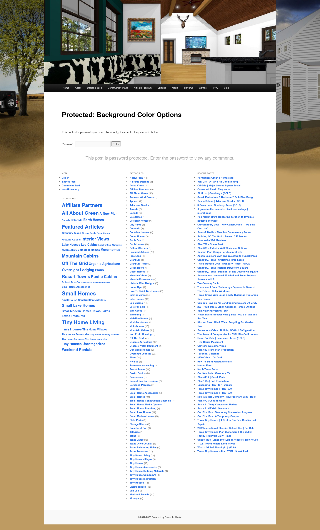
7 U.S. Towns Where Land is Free (216, 443)
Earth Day (135, 240)
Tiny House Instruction (96, 339)
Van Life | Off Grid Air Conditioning (217, 181)
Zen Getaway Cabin (208, 283)
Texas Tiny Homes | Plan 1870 (214, 388)
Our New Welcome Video (211, 345)
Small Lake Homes (78, 305)
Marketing (117, 244)
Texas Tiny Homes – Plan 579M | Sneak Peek (223, 451)
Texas (133, 435)
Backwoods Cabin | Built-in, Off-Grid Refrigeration (226, 330)
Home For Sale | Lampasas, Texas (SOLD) (221, 338)
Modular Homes (90, 250)
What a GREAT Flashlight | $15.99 (216, 447)
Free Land (135, 256)
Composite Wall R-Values (211, 240)
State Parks (136, 420)
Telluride (135, 432)
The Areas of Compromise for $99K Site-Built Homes (227, 334)
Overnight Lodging (78, 269)
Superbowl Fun (138, 428)
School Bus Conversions (77, 282)
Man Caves (136, 310)
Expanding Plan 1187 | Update (214, 385)
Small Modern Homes (76, 311)
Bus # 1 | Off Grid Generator (213, 408)
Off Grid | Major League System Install (219, 185)
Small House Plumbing (143, 408)
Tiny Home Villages (94, 329)
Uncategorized (93, 343)
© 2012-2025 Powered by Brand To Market (160, 517)
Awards (134, 209)
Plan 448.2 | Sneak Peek (211, 377)
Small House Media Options (146, 404)
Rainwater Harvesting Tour (212, 310)
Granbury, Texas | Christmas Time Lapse (220, 259)
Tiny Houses (72, 343)
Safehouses (136, 377)
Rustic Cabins (104, 276)
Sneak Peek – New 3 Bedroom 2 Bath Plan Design (225, 197)
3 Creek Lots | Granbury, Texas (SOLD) (219, 205)
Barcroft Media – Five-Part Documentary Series (224, 232)
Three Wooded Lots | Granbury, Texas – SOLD (223, 263)
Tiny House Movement (210, 342)
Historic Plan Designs (142, 283)
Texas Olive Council (141, 443)
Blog (226, 87)
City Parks (135, 224)
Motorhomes (110, 249)
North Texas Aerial (207, 369)
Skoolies (135, 388)
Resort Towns (76, 276)
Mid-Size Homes (70, 250)
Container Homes (139, 232)
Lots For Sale (104, 244)
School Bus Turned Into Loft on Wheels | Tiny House (227, 439)
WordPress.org (70, 189)
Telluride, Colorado (208, 353)
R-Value (134, 361)
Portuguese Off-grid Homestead (215, 177)
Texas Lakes (101, 311)
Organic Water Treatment (144, 345)
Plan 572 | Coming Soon (211, 400)
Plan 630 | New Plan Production (215, 349)
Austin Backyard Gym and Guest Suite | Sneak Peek (227, 256)
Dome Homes (137, 236)
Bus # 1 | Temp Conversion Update (217, 404)
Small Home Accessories (76, 286)
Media (175, 87)
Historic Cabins (71, 239)
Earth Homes (93, 219)
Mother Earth (204, 365)
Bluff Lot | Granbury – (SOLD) (214, 193)
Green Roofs (89, 233)
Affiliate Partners (82, 204)
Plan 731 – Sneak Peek (210, 244)
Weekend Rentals (77, 349)
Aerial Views (137, 185)
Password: (69, 144)
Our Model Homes (140, 349)
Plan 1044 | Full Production (213, 381)
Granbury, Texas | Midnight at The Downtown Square (227, 271)
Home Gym (136, 287)
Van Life (134, 490)
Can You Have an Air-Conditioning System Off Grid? (227, 303)
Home (66, 87)
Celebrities (136, 216)
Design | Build (94, 87)
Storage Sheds (138, 424)
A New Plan (108, 213)
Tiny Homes (72, 329)
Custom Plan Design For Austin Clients (219, 252)
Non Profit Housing (141, 334)
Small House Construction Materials (84, 300)
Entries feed (69, 181)
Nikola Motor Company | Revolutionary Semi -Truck (226, 396)
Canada (66, 220)
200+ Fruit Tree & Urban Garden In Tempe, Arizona (226, 306)
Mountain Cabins (80, 255)
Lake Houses (71, 244)
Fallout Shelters (139, 248)
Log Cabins (89, 244)
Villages (162, 87)
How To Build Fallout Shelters (214, 361)
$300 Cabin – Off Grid (209, 357)
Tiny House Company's (73, 339)
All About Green (80, 212)
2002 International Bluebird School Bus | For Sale (225, 428)
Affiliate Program (143, 87)
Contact (203, 87)
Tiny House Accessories (75, 334)
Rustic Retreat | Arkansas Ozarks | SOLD (220, 201)
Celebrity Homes (139, 220)
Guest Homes (103, 233)
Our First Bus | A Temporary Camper (218, 416)
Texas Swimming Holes (143, 447)
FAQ (215, 87)
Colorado (77, 220)
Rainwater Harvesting (142, 365)
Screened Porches (101, 282)
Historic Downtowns (141, 279)
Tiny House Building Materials (104, 334)
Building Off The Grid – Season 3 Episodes (222, 236)
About (78, 87)
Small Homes (79, 293)
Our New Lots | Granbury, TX (213, 373)
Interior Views (95, 239)
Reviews (188, 87)
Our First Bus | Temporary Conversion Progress (224, 412)
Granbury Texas (71, 233)
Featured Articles (83, 226)
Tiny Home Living (83, 322)
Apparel (134, 201)
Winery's (134, 498)
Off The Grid (75, 263)
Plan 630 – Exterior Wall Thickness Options (222, 248)
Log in (65, 177)
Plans (99, 269)
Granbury (135, 259)
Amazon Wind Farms (142, 197)
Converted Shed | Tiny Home (213, 189)
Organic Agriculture (104, 263)
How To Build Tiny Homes (144, 291)
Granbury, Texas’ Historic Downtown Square (222, 267)
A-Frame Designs (139, 181)
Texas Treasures (73, 316)
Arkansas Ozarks (139, 205)
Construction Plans (118, 87)
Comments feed (71, 185)
